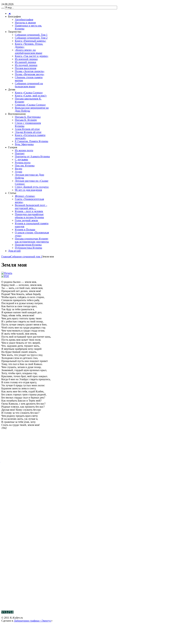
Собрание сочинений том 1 (26, 256)
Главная (5, 256)
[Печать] (6, 273)
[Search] (2, 8)
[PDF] (5, 276)
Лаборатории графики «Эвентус (32, 620)
